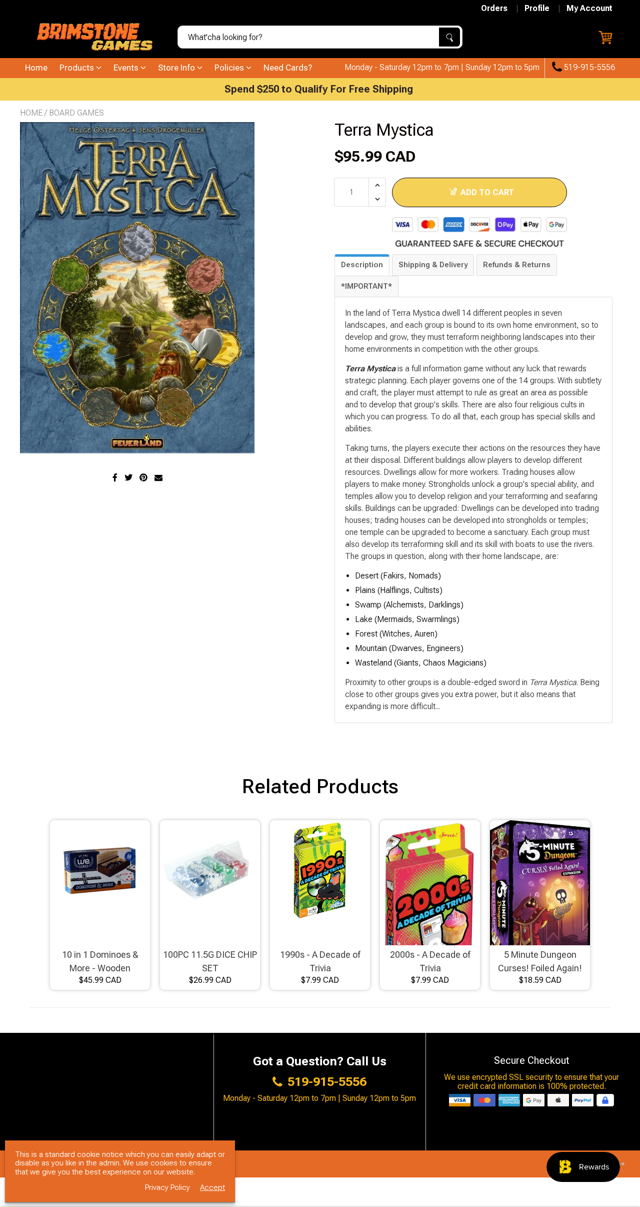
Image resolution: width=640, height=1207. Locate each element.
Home (36, 68)
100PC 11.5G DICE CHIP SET (210, 961)
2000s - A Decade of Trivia (430, 961)
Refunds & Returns (516, 264)
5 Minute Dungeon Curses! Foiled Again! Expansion (540, 962)
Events (127, 68)
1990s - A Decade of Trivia (320, 961)
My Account (589, 9)
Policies (230, 68)
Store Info (177, 68)
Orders (494, 9)
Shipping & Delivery (433, 264)
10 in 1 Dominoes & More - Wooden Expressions (100, 962)
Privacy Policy (167, 1187)
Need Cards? (288, 68)
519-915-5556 (588, 67)
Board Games (76, 113)
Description (362, 264)
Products (78, 68)
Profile (537, 9)
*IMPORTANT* (366, 286)
